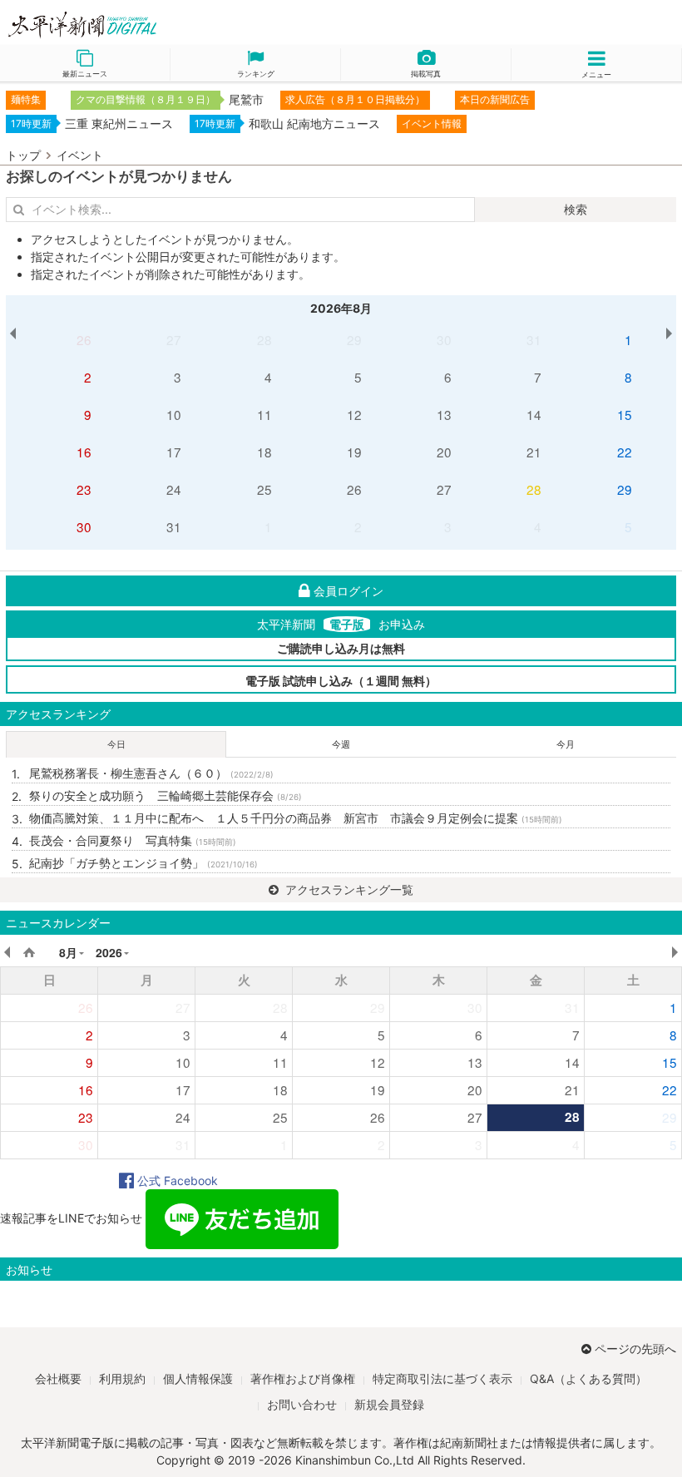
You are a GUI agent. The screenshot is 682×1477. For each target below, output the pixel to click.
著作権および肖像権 (302, 1378)
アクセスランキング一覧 (347, 889)
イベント (80, 155)
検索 (575, 209)
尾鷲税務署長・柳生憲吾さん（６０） (151, 773)
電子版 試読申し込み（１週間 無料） (341, 681)
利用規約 (122, 1378)
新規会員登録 (389, 1404)
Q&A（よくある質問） (588, 1378)
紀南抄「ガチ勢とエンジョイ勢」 (143, 863)
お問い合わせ (302, 1404)
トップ (23, 155)
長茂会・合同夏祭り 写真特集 (132, 840)
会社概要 (58, 1378)
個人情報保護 (198, 1378)
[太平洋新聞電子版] (170, 25)
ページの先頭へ (635, 1348)
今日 (116, 744)
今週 (341, 744)
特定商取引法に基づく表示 (442, 1378)
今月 (565, 744)
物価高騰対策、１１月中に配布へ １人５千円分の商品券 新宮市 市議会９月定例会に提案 (295, 818)
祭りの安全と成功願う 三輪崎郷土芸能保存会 (165, 795)
